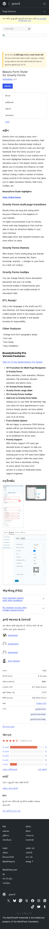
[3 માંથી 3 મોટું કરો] (43, 533)
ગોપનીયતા (7, 840)
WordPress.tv (9, 861)
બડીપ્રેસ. (6, 883)
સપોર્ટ (7, 122)
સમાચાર (6, 831)
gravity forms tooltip (37, 719)
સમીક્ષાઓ (9, 102)
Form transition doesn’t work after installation (13, 599)
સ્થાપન (8, 109)
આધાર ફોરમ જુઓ (10, 788)
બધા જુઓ (42, 769)
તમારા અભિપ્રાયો (10, 769)
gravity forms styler (38, 714)
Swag (29, 861)
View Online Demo (12, 197)
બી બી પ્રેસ (7, 878)
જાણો (5, 848)
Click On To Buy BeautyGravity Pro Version (23, 362)
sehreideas (7, 79)
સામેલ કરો (30, 848)
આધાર (5, 852)
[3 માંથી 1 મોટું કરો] (20, 488)
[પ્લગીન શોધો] (29, 28)
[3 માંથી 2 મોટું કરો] (43, 488)
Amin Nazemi (14, 661)
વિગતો (7, 95)
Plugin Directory (9, 11)
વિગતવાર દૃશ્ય (8, 726)
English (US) (41, 703)
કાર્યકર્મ (29, 852)
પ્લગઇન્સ (30, 835)
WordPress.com (10, 869)
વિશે (4, 826)
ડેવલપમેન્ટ (9, 115)
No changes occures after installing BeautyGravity (15, 608)
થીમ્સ (28, 831)
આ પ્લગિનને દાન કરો (11, 811)
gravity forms (40, 709)
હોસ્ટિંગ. (6, 835)
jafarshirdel (13, 652)
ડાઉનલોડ (7, 86)
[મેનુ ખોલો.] (45, 4)
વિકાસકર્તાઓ (8, 857)
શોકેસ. (28, 826)
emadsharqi (13, 644)
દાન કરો (29, 857)
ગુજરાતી (11, 894)
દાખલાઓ (30, 840)
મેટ (4, 874)
